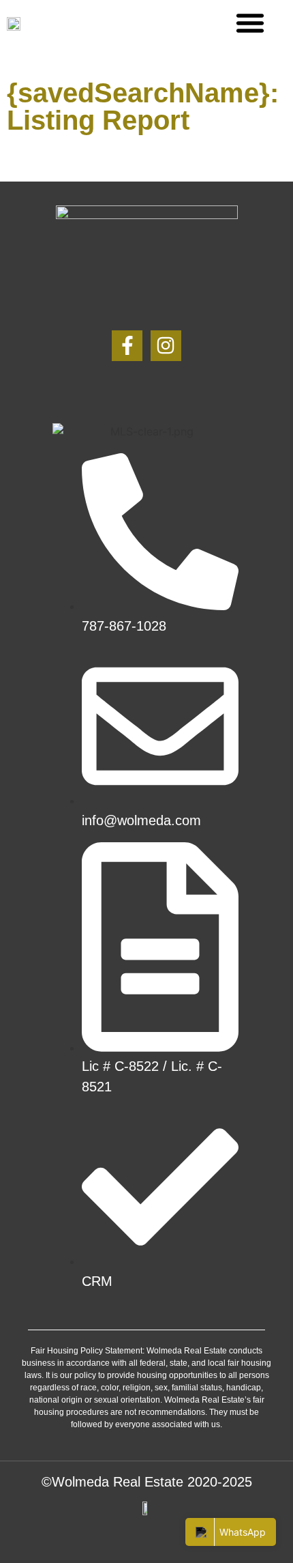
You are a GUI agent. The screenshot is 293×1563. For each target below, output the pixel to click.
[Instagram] (166, 345)
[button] (250, 22)
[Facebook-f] (127, 345)
